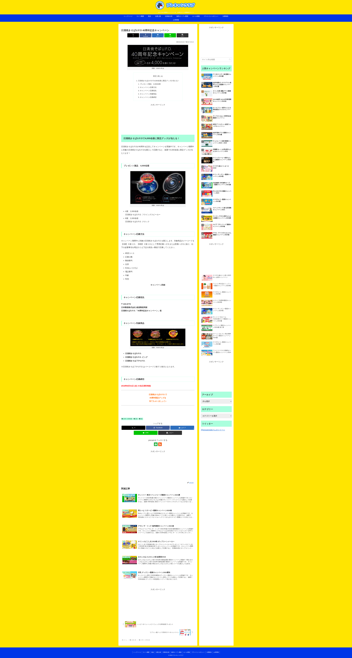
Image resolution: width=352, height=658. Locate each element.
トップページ (137, 652)
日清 (136, 418)
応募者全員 (166, 652)
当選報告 (209, 652)
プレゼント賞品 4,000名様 (150, 84)
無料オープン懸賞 (176, 652)
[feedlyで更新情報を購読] (156, 444)
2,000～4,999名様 (127, 418)
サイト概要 (146, 652)
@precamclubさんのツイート (213, 430)
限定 (141, 418)
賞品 (152, 652)
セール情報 (186, 652)
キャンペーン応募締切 (148, 97)
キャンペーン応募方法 (148, 87)
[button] (182, 35)
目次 (155, 76)
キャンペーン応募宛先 (148, 91)
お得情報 (216, 652)
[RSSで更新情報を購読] (160, 444)
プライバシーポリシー (198, 652)
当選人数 (158, 652)
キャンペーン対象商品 (148, 94)
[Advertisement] (158, 119)
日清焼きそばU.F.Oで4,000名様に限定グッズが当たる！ (158, 81)
